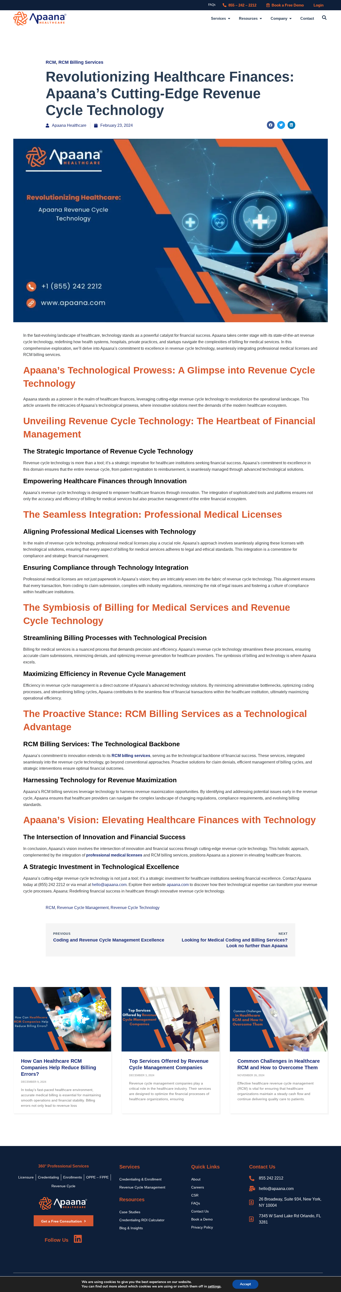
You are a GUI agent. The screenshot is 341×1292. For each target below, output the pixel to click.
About (195, 1179)
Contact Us (200, 1211)
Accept (245, 1284)
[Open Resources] (261, 19)
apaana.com (178, 884)
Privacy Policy (202, 1227)
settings (214, 1286)
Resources (132, 1199)
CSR (194, 1195)
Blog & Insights (131, 1228)
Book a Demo (202, 1219)
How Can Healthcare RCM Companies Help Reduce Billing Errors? (58, 1067)
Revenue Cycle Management (83, 908)
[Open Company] (290, 19)
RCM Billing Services (80, 62)
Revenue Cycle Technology (135, 908)
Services (129, 1167)
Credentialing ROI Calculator (142, 1220)
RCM (51, 62)
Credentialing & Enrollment (140, 1179)
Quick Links (205, 1167)
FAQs (211, 4)
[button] (324, 17)
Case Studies (129, 1212)
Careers (197, 1187)
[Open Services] (229, 19)
